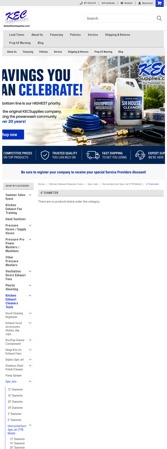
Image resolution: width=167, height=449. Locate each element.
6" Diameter (14, 420)
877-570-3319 (90, 3)
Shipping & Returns (117, 35)
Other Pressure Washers (11, 261)
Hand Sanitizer (15, 219)
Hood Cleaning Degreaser (14, 315)
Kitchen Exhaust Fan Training (13, 209)
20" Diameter (15, 401)
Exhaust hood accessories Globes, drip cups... (13, 328)
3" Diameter (14, 414)
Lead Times (16, 35)
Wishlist (128, 3)
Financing (56, 35)
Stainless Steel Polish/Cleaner (14, 367)
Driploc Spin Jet (14, 359)
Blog (41, 43)
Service (93, 35)
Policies (75, 35)
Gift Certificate (108, 3)
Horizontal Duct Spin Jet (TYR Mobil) (17, 429)
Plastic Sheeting (11, 287)
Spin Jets (10, 381)
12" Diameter (15, 389)
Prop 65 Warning (20, 43)
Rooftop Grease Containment (14, 342)
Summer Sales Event (15, 197)
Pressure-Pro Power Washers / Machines (14, 245)
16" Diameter (15, 395)
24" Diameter (15, 408)
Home (41, 184)
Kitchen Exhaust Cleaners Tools (11, 301)
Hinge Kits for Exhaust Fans (13, 351)
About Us (37, 35)
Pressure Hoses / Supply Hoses (15, 229)
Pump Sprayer (13, 375)
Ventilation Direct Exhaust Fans (15, 275)
